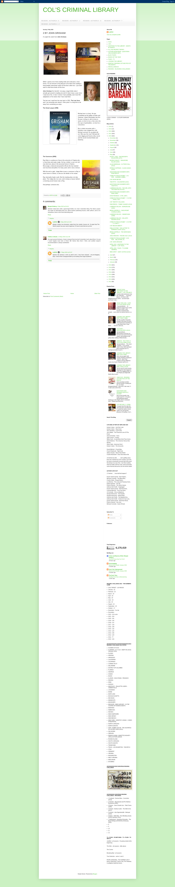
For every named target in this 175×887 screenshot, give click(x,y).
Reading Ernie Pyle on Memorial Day (118, 577)
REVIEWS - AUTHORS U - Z (50, 24)
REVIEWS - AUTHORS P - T (113, 21)
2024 (110, 126)
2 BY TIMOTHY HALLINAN (117, 202)
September (113, 145)
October (112, 142)
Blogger (95, 874)
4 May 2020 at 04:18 (63, 206)
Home (72, 293)
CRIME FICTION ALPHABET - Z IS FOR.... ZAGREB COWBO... (119, 176)
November (113, 140)
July (111, 150)
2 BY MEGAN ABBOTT (116, 225)
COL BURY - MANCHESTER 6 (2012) (123, 329)
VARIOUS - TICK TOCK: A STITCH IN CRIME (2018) (124, 341)
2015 (110, 274)
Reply (49, 215)
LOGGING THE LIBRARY (115, 61)
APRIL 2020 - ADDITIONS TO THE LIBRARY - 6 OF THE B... (119, 245)
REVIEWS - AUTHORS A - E (50, 21)
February (112, 259)
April (111, 255)
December (113, 138)
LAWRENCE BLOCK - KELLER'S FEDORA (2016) (119, 218)
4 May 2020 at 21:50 (65, 222)
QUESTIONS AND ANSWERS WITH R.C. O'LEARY (123, 392)
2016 (110, 272)
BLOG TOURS (112, 55)
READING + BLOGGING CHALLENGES (119, 69)
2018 (110, 267)
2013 (110, 279)
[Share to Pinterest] (69, 195)
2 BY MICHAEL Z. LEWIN (123, 404)
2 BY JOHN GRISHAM (116, 242)
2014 (110, 277)
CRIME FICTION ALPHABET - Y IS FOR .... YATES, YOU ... (120, 198)
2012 (110, 281)
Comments (112, 518)
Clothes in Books (53, 236)
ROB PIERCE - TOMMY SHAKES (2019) (121, 204)
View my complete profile (114, 34)
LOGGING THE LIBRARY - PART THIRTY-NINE (124, 317)
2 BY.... (110, 44)
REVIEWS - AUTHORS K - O (92, 21)
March (112, 257)
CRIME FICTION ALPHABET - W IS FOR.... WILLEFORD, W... (119, 238)
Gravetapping (113, 563)
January (112, 262)
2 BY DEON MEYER (115, 179)
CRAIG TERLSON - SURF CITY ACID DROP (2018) (124, 303)
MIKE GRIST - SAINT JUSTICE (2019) (120, 252)
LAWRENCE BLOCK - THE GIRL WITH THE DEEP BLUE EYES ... (120, 188)
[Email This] (62, 195)
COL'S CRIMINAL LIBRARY (81, 9)
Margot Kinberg (52, 206)
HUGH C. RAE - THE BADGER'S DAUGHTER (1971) (119, 157)
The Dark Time (113, 575)
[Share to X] (65, 195)
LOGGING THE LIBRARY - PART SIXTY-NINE (124, 353)
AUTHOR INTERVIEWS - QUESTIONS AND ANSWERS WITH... (118, 52)
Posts (110, 515)
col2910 (55, 222)
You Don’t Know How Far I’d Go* (117, 559)
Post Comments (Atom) (56, 296)
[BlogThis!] (63, 195)
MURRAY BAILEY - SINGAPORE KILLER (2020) (119, 161)
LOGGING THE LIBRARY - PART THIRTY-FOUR (124, 366)
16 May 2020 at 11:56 (64, 236)
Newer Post (46, 293)
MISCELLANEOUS (113, 67)
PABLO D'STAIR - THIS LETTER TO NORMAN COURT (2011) (119, 228)
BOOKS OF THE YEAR (114, 57)
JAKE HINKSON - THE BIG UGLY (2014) (121, 235)
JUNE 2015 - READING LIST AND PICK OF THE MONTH (123, 379)
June (111, 152)
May (111, 154)
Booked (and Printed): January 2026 (118, 565)
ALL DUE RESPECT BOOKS (116, 49)
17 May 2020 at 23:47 (66, 252)
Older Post (97, 293)
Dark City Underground (115, 569)
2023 (110, 129)
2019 (110, 265)
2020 (110, 136)
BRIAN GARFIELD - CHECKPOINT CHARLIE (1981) (119, 211)
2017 (110, 269)
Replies (52, 218)
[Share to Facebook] (67, 195)
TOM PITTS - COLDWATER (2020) (119, 182)
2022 (110, 131)
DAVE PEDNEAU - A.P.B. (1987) (118, 196)
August (112, 147)
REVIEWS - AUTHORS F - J (71, 21)
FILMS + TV (111, 59)
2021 (110, 133)
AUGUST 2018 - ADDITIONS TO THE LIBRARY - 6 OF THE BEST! (124, 291)
